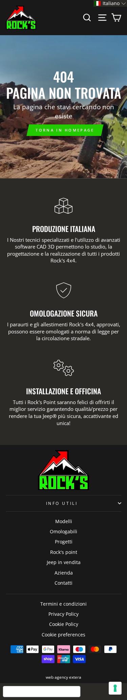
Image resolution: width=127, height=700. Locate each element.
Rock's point (63, 552)
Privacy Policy (63, 614)
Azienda (64, 572)
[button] (110, 3)
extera (75, 677)
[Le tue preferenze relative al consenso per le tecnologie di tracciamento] (115, 688)
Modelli (63, 521)
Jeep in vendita (64, 562)
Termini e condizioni (63, 604)
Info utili (62, 503)
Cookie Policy (63, 624)
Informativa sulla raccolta (41, 691)
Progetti (63, 541)
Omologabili (63, 531)
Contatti (63, 583)
